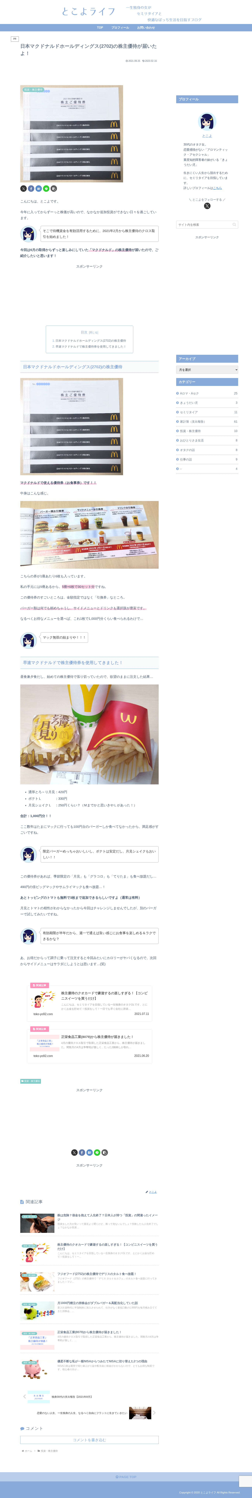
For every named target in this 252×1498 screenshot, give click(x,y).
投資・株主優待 (32, 1081)
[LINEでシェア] (46, 188)
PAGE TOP (127, 1477)
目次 (84, 332)
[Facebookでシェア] (31, 188)
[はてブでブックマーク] (38, 188)
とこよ (207, 136)
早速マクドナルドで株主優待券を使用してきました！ (91, 346)
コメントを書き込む (89, 1440)
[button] (54, 188)
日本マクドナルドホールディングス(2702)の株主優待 (91, 340)
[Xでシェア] (23, 188)
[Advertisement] (89, 72)
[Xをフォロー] (207, 206)
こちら (217, 188)
